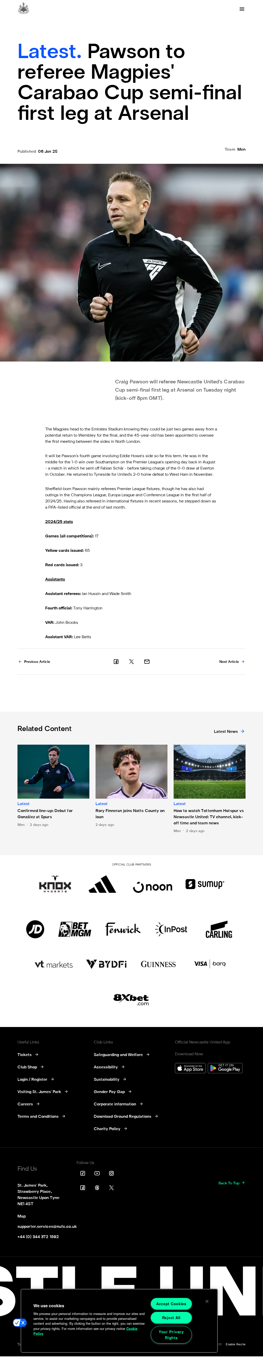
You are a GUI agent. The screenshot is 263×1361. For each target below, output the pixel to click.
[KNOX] (55, 884)
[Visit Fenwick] (123, 929)
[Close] (207, 1301)
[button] (20, 1322)
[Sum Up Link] (205, 884)
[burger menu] (242, 9)
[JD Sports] (35, 929)
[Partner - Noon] (152, 884)
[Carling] (219, 929)
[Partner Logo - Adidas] (102, 884)
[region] (119, 1321)
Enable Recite (236, 1344)
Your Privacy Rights (171, 1334)
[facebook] (116, 661)
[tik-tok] (83, 1173)
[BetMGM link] (75, 929)
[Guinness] (159, 964)
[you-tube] (97, 1173)
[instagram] (111, 1173)
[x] (131, 661)
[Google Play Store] (225, 1069)
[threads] (97, 1188)
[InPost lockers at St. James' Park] (171, 929)
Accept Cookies (171, 1303)
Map (21, 1216)
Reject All (171, 1317)
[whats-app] (147, 661)
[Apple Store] (190, 1069)
